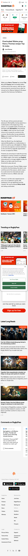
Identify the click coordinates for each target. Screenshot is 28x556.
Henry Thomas (12, 82)
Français (16, 524)
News (2, 10)
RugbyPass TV (19, 10)
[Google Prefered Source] (21, 76)
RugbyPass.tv (17, 501)
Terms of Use (5, 535)
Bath (5, 130)
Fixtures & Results (10, 10)
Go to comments (8, 448)
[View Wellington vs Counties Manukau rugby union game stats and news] (5, 17)
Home (3, 498)
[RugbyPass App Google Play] (20, 484)
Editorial (16, 540)
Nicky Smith (21, 184)
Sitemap (4, 514)
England (23, 157)
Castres (8, 84)
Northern (16, 511)
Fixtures (4, 501)
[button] (26, 9)
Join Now (16, 498)
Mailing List (17, 505)
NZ (15, 521)
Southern (16, 514)
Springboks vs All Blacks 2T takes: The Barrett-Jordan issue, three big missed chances (10, 433)
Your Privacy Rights (14, 279)
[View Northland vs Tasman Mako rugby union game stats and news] (14, 17)
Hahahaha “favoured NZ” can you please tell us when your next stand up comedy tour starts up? (10, 441)
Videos (3, 511)
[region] (14, 278)
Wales (3, 136)
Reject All (14, 283)
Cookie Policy (5, 539)
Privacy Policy (5, 532)
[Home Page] (7, 6)
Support (16, 532)
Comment (6, 76)
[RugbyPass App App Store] (8, 484)
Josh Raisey (8, 49)
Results (3, 505)
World (15, 517)
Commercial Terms (6, 542)
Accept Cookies (14, 287)
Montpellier (13, 128)
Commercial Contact (17, 536)
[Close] (25, 266)
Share (13, 76)
